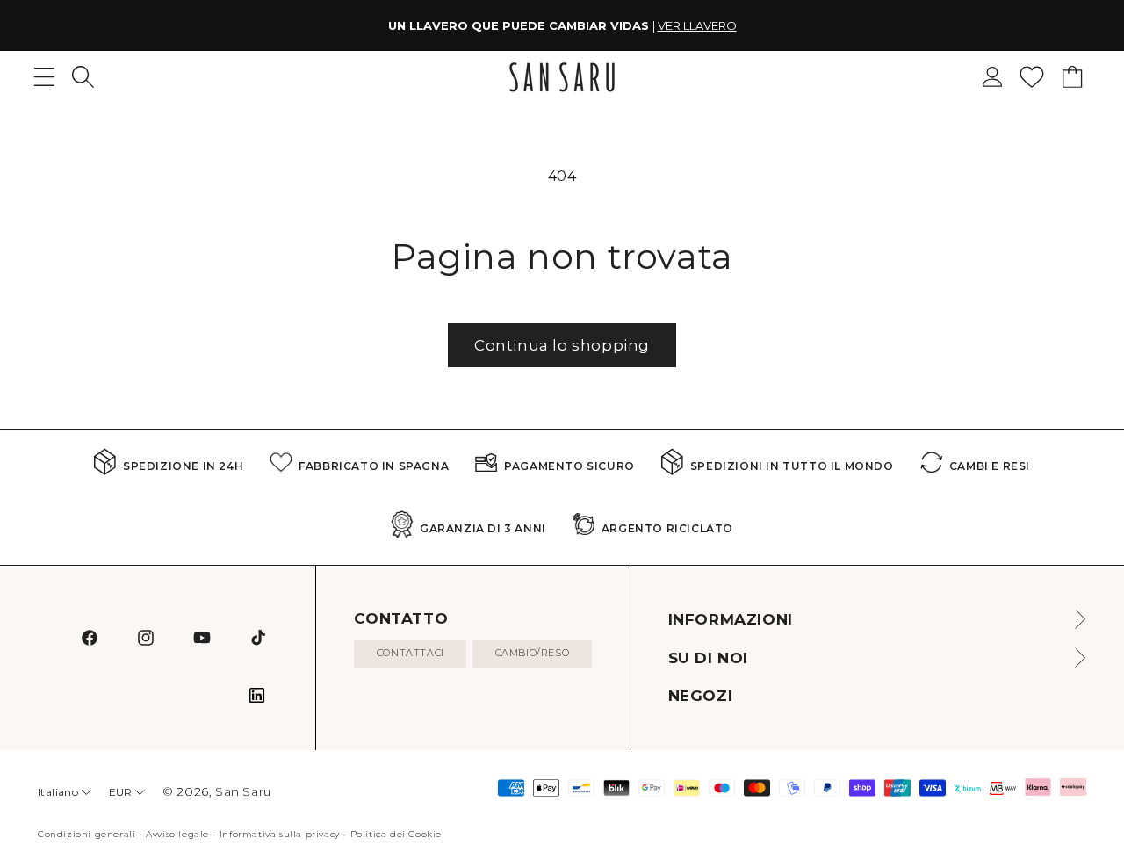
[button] (83, 77)
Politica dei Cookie (396, 834)
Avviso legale (177, 834)
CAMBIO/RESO (532, 653)
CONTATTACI (410, 653)
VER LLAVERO (697, 25)
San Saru (243, 791)
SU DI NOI (708, 658)
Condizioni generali (86, 834)
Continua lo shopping (562, 345)
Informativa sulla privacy (280, 834)
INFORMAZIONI (730, 619)
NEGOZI (700, 696)
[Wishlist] (1032, 76)
